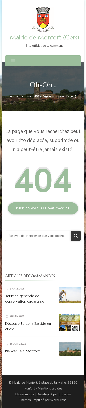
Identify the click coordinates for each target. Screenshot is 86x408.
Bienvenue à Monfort (22, 351)
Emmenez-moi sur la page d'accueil (43, 208)
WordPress (58, 400)
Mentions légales (50, 388)
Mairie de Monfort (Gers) (44, 37)
